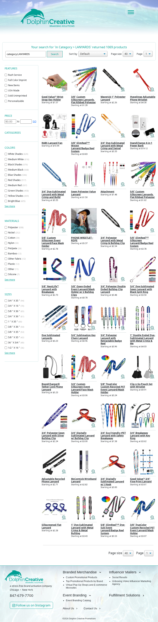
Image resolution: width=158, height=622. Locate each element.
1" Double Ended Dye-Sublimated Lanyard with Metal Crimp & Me (142, 339)
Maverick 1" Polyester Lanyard (113, 98)
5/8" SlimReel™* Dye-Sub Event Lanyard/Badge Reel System (113, 529)
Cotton (13, 237)
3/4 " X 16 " (16, 306)
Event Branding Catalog (78, 600)
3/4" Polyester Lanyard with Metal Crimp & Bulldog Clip (113, 240)
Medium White (18, 159)
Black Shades (18, 164)
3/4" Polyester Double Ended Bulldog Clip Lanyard (113, 289)
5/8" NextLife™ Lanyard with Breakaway (50, 289)
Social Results (119, 577)
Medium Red (17, 185)
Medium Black (18, 169)
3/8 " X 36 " (16, 327)
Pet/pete (14, 248)
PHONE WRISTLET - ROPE (82, 239)
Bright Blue (16, 201)
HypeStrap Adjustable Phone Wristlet (142, 98)
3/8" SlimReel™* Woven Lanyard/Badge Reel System (82, 147)
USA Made (13, 90)
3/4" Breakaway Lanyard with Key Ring (140, 435)
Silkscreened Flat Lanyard (51, 526)
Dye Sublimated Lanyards (51, 337)
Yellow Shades (18, 196)
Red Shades (17, 180)
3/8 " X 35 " (16, 332)
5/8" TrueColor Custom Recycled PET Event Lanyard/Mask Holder (113, 388)
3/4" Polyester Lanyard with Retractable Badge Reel (111, 339)
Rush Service (15, 75)
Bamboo (14, 253)
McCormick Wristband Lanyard (84, 480)
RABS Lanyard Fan (52, 143)
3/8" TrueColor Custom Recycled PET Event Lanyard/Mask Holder (142, 529)
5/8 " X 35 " (16, 337)
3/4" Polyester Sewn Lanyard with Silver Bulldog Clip (53, 435)
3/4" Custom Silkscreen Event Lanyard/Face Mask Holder (82, 388)
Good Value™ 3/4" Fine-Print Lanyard (141, 480)
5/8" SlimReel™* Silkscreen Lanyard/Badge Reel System (141, 242)
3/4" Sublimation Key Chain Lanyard (83, 337)
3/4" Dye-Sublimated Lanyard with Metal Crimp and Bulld (54, 194)
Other (13, 269)
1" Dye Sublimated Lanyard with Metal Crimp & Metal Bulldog (82, 529)
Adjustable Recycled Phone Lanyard (53, 480)
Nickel (14, 232)
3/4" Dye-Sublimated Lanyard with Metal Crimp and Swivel (113, 145)
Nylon (13, 243)
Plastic (13, 264)
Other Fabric (17, 258)
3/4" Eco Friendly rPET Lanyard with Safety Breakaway (113, 435)
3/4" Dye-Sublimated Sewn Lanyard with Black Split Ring (142, 289)
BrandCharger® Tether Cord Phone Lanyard (52, 386)
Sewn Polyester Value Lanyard (83, 193)
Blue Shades (17, 175)
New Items (14, 85)
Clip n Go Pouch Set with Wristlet (141, 385)
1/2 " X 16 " (16, 347)
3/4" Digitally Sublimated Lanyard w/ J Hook (112, 481)
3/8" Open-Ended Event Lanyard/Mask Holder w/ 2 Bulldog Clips (83, 290)
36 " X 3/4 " (16, 342)
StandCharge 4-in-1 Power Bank (141, 144)
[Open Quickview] (64, 89)
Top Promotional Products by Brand (84, 581)
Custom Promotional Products (81, 577)
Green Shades (18, 190)
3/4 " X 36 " (16, 316)
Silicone (13, 274)
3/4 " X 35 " (16, 300)
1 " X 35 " (15, 321)
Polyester (16, 227)
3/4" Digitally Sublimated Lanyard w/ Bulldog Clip (83, 435)
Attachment (107, 191)
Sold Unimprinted (17, 95)
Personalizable (16, 101)
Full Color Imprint (17, 80)
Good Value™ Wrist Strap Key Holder (52, 98)
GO (34, 121)
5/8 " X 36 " (16, 311)
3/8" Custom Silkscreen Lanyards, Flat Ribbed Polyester (83, 99)
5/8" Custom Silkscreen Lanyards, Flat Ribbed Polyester (142, 194)
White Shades (18, 154)
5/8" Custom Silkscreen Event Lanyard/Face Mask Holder (53, 242)
